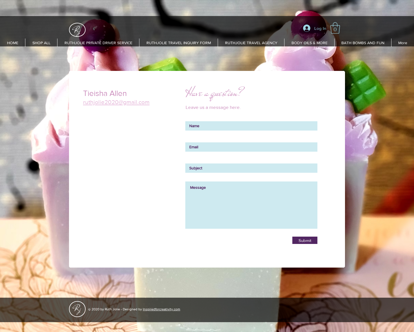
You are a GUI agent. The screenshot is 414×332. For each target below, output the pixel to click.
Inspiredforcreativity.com (161, 309)
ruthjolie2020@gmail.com (116, 102)
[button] (335, 27)
